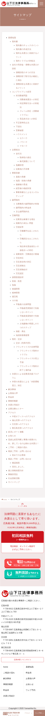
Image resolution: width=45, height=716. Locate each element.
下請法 (19, 126)
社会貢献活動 (14, 478)
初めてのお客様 (18, 455)
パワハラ (23, 142)
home (5, 667)
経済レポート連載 (16, 432)
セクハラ (23, 138)
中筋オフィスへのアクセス (23, 416)
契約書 (15, 41)
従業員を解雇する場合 (25, 219)
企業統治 (16, 150)
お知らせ (12, 436)
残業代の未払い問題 (24, 223)
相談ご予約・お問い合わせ (19, 451)
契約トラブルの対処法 (25, 61)
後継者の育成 (21, 184)
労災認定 (20, 273)
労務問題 (16, 215)
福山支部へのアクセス (21, 420)
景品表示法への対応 (28, 119)
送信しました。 (18, 467)
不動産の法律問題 (23, 304)
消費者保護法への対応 (29, 99)
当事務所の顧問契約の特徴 (27, 204)
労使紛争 (20, 227)
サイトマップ (14, 482)
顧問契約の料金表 (23, 208)
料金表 (11, 397)
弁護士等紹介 (14, 405)
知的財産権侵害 (22, 335)
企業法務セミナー (16, 409)
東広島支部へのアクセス (22, 428)
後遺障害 (16, 289)
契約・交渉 (17, 339)
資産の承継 (20, 177)
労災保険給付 (21, 269)
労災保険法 (20, 266)
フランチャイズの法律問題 (27, 347)
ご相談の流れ (9, 673)
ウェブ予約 (30, 690)
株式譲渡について (27, 161)
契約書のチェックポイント (27, 45)
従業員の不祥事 (22, 169)
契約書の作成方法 (23, 49)
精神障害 (16, 293)
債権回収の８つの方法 (25, 72)
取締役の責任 (25, 157)
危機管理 (20, 165)
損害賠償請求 (18, 277)
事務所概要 (13, 401)
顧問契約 (16, 200)
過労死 (15, 297)
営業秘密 (20, 130)
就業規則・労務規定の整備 (27, 254)
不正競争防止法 (22, 123)
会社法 (19, 154)
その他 (15, 300)
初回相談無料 (22, 537)
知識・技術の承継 (23, 181)
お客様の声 (13, 393)
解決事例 (12, 389)
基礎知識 (12, 38)
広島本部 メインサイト (22, 660)
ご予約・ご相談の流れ (17, 447)
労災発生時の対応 (23, 262)
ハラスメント (21, 134)
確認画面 (16, 463)
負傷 (14, 285)
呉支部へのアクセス (20, 424)
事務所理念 (13, 474)
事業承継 (16, 173)
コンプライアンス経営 (21, 92)
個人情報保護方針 (16, 470)
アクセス (12, 413)
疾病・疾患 (17, 281)
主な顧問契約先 (22, 212)
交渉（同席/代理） (24, 343)
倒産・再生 (20, 331)
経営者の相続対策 (23, 188)
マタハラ (23, 146)
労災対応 (20, 258)
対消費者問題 (21, 96)
